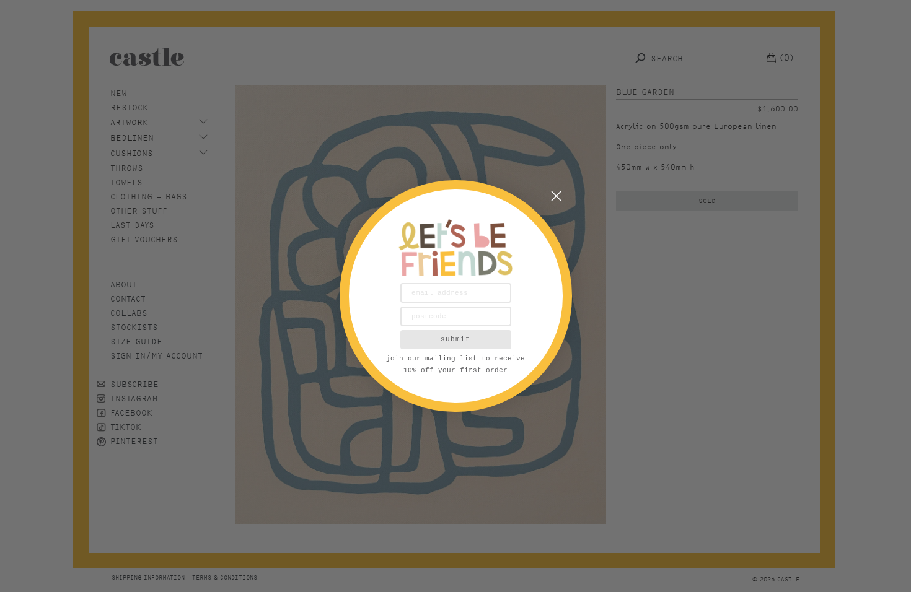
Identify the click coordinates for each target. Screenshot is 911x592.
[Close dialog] (556, 196)
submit (455, 339)
